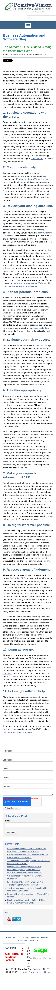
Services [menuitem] (25, 937)
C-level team (37, 158)
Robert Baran (15, 54)
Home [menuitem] (8, 937)
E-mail (24, 972)
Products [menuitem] (16, 937)
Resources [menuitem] (22, 940)
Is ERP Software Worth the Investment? (24, 873)
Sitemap (47, 972)
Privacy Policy (35, 972)
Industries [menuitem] (35, 937)
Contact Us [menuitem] (33, 940)
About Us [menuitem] (45, 937)
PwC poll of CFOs (18, 578)
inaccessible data (40, 328)
